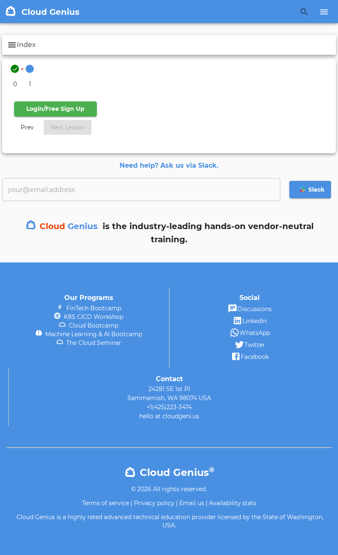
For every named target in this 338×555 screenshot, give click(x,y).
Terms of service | (107, 503)
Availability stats (232, 503)
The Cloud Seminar (92, 343)
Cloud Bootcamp (92, 325)
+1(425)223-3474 (169, 407)
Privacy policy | (156, 503)
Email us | (193, 503)
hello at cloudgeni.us (169, 416)
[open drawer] (324, 12)
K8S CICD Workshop (92, 317)
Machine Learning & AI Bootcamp (92, 334)
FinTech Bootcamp (92, 308)
